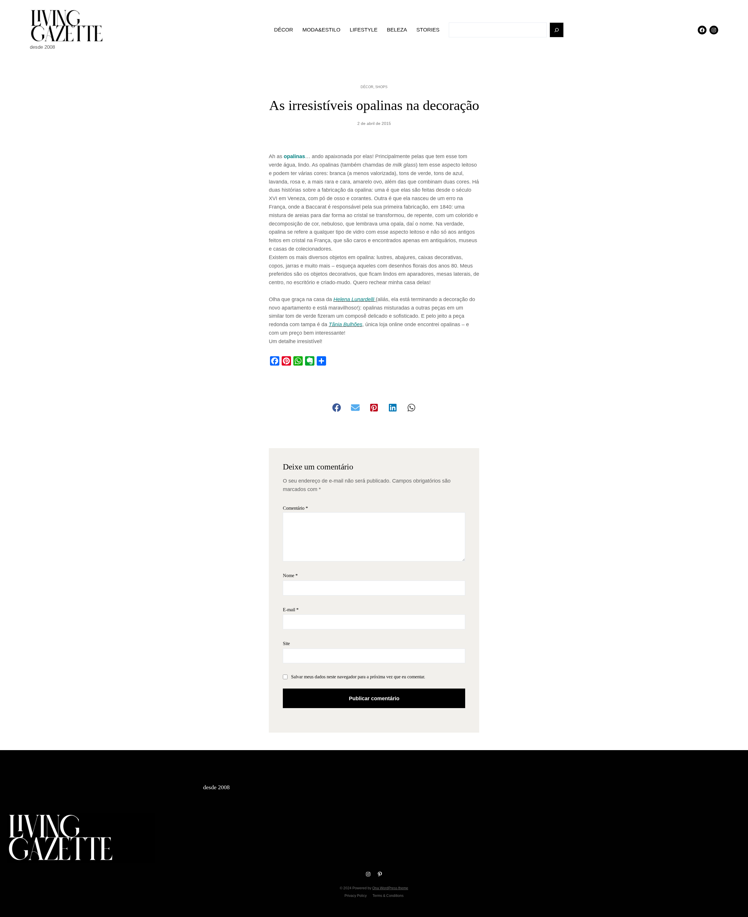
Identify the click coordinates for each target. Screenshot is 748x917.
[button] (336, 407)
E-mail (291, 609)
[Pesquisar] (557, 29)
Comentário (295, 508)
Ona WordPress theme (390, 888)
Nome (290, 575)
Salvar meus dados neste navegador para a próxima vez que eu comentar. (358, 676)
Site (286, 643)
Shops (381, 87)
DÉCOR (367, 87)
